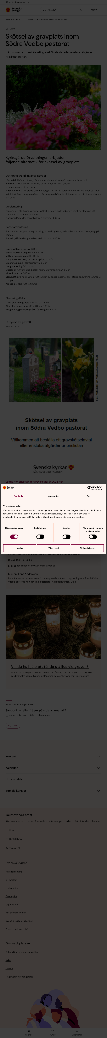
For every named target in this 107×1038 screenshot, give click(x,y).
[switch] (40, 536)
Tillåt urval (53, 548)
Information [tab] (53, 496)
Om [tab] (88, 496)
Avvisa (19, 548)
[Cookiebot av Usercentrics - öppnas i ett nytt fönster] (91, 488)
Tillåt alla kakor (87, 548)
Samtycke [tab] (18, 496)
